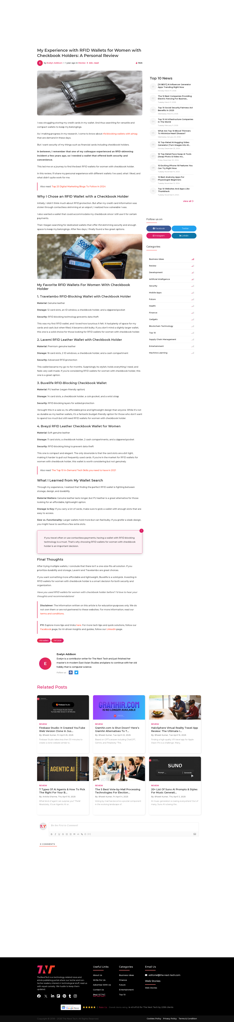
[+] (89, 834)
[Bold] (51, 834)
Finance (123, 980)
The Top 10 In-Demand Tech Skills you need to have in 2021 (84, 470)
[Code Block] (78, 834)
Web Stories (151, 988)
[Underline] (59, 834)
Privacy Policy (170, 1018)
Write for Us (99, 980)
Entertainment (126, 990)
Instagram (159, 235)
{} (85, 834)
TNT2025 (57, 640)
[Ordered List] (67, 834)
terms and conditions (52, 613)
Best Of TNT (99, 994)
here (78, 625)
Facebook (45, 629)
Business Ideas (126, 975)
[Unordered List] (70, 834)
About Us (97, 975)
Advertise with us (102, 985)
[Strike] (63, 834)
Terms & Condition (188, 1018)
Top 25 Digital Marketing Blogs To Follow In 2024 (79, 186)
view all (187, 201)
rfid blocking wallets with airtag (120, 133)
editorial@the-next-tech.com (164, 975)
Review (82, 63)
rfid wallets (43, 640)
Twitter (185, 228)
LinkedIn (111, 629)
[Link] (82, 834)
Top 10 (122, 994)
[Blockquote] (74, 834)
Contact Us (98, 990)
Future (122, 985)
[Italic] (55, 834)
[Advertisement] (117, 34)
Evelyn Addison (54, 63)
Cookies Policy (154, 1018)
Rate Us (103, 1007)
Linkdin (184, 235)
